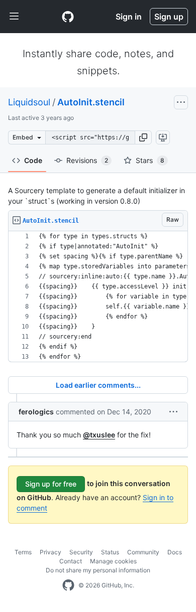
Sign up (168, 17)
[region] (98, 296)
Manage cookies (113, 561)
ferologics (36, 411)
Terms (23, 552)
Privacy (50, 552)
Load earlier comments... (98, 385)
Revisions (87, 160)
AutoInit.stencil (91, 102)
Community (143, 552)
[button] (143, 137)
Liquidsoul (29, 102)
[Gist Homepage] (68, 17)
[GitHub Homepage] (68, 585)
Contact (70, 561)
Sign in (129, 17)
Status (110, 552)
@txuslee (99, 434)
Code (33, 160)
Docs (174, 552)
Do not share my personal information (98, 570)
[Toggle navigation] (14, 16)
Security (81, 552)
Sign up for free (50, 484)
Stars (150, 160)
